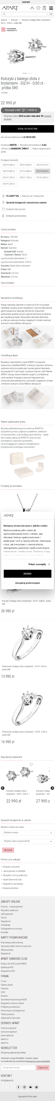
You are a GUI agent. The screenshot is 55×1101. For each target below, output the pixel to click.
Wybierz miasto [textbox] (11, 832)
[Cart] (44, 8)
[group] (20, 788)
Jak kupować (7, 914)
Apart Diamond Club (12, 879)
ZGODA (27, 573)
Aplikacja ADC (7, 967)
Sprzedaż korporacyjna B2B (14, 999)
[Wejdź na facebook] (18, 1087)
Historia (4, 988)
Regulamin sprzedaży (13, 884)
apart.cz (4, 1039)
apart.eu (4, 1043)
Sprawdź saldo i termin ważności (16, 946)
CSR (3, 992)
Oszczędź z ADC (21, 110)
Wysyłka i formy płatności (15, 875)
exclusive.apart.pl (9, 1032)
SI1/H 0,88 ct (26, 171)
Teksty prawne (7, 1014)
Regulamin (6, 921)
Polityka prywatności (10, 1007)
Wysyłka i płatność (9, 910)
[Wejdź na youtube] (30, 1087)
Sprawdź (8, 850)
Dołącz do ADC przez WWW (13, 963)
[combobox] (28, 833)
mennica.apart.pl (8, 1028)
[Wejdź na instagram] (24, 1087)
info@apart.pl (7, 1080)
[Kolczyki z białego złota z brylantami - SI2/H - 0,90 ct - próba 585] (20, 774)
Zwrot (3, 917)
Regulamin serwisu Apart (12, 1003)
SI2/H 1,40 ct (26, 177)
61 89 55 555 (29, 137)
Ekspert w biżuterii (11, 867)
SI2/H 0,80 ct (9, 171)
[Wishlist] (38, 8)
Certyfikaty (5, 925)
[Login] (32, 8)
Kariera (4, 996)
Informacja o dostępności (13, 1010)
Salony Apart (7, 985)
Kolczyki (14, 20)
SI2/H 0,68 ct (9, 165)
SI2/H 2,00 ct (9, 184)
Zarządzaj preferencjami (27, 583)
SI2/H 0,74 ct (42, 165)
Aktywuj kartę (7, 950)
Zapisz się (43, 1067)
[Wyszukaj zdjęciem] (9, 29)
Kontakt (4, 932)
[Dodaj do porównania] (2, 215)
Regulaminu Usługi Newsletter (38, 1061)
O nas (3, 981)
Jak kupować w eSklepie (14, 871)
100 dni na (15, 148)
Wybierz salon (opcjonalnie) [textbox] (17, 841)
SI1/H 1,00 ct (9, 177)
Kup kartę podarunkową (12, 942)
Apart (10, 244)
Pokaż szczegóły (37, 564)
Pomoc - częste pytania (12, 906)
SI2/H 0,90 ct (42, 171)
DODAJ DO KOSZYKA (27, 129)
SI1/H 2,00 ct (42, 177)
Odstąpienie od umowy (11, 928)
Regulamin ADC (8, 971)
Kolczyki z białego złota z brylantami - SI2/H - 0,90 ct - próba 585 (17, 794)
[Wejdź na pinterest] (36, 1087)
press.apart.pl (7, 1035)
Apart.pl (4, 20)
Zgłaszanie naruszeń (10, 1018)
